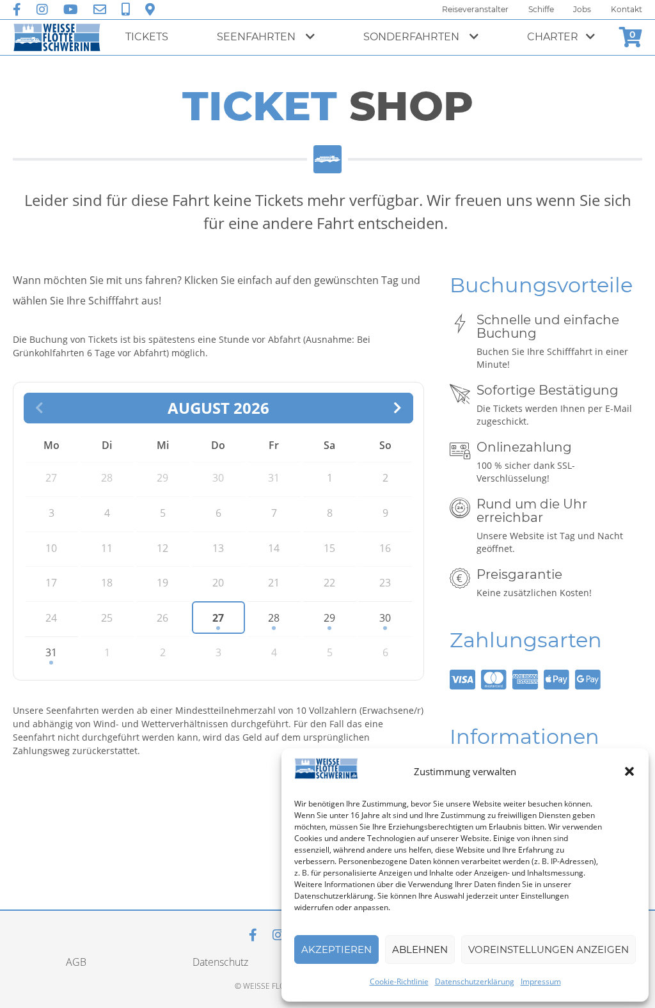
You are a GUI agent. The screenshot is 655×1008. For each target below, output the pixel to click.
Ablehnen (420, 949)
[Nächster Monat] (398, 408)
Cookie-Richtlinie (399, 981)
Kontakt (626, 9)
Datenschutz (220, 962)
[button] (629, 771)
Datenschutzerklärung (474, 981)
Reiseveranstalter (475, 9)
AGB (76, 962)
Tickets (146, 37)
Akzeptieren (336, 949)
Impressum (541, 981)
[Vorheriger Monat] (39, 408)
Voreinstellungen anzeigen (548, 949)
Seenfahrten (257, 37)
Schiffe (541, 9)
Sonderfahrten (412, 37)
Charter (552, 37)
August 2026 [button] (218, 408)
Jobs (582, 9)
